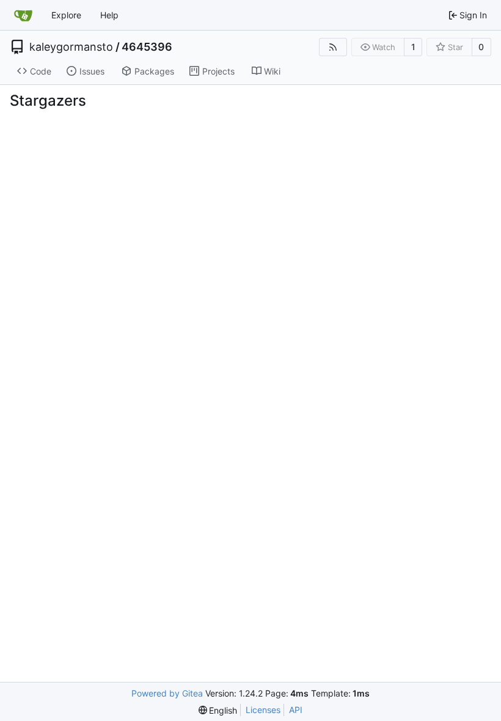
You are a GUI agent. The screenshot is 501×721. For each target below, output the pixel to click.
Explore (66, 15)
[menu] (218, 710)
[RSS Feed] (333, 47)
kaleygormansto (71, 47)
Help (109, 15)
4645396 (147, 47)
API (295, 710)
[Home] (23, 15)
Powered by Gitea (167, 693)
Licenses (263, 710)
